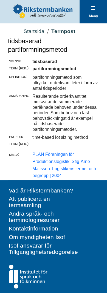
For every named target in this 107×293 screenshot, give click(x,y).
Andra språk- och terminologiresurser (34, 216)
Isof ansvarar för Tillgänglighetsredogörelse (43, 248)
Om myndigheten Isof (37, 237)
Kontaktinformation (33, 228)
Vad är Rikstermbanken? (41, 190)
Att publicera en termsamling (29, 202)
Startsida (34, 31)
